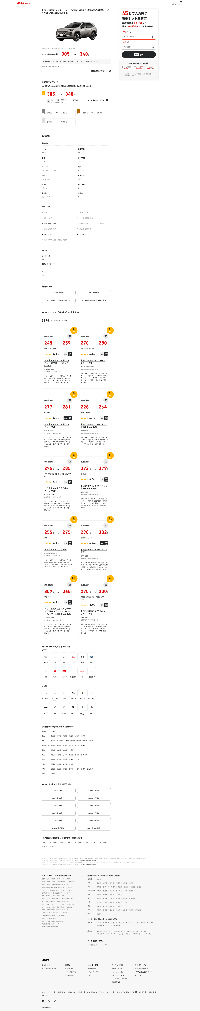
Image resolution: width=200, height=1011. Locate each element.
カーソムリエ (139, 975)
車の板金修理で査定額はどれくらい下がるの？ (55, 910)
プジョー (128, 934)
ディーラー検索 (93, 972)
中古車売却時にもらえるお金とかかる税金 (53, 915)
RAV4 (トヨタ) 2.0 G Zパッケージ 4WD (105, 858)
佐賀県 (59, 769)
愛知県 (53, 750)
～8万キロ (103, 843)
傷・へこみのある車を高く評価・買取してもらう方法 (57, 907)
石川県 (77, 745)
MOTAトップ (45, 858)
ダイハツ (150, 923)
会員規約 (141, 992)
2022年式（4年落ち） (58, 805)
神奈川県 (60, 741)
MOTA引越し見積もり (142, 972)
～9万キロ (45, 846)
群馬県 (78, 741)
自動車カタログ (54, 863)
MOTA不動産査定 (141, 968)
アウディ (135, 931)
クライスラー (101, 934)
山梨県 (53, 745)
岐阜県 (65, 750)
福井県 (83, 745)
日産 (112, 923)
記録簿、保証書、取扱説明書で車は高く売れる (55, 884)
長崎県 (65, 769)
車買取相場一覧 (63, 858)
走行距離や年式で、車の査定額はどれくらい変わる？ (57, 893)
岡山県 (53, 759)
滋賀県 (71, 755)
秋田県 (65, 736)
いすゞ (108, 925)
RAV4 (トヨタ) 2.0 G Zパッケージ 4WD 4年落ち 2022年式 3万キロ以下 (60, 860)
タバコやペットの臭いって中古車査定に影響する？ (56, 901)
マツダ (124, 923)
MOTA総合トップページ (49, 968)
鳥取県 (65, 759)
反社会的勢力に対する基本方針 (126, 992)
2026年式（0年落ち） (58, 790)
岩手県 (59, 736)
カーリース (92, 975)
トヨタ (62, 863)
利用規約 (80, 992)
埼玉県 (72, 741)
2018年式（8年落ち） (58, 820)
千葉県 (66, 741)
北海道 (53, 731)
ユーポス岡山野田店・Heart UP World (65, 100)
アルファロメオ (138, 934)
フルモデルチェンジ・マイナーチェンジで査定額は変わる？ (58, 904)
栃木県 (84, 741)
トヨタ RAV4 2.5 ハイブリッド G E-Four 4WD (94, 425)
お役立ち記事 (116, 982)
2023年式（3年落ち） (94, 798)
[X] (49, 1000)
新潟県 (65, 745)
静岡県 (59, 750)
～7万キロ (95, 843)
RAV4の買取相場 (94, 292)
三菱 (136, 923)
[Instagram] (54, 1000)
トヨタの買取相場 (59, 292)
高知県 (65, 764)
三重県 (71, 750)
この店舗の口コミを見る (96, 100)
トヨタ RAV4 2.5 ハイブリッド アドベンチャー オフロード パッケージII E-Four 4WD (57, 611)
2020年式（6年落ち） (58, 813)
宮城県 (71, 736)
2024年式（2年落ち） (58, 798)
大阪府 (53, 755)
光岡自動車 (100, 925)
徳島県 (71, 764)
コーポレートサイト (47, 992)
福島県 (83, 736)
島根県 (71, 759)
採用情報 (60, 992)
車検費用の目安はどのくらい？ (50, 924)
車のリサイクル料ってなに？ (50, 918)
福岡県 (53, 769)
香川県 (59, 764)
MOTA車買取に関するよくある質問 (97, 945)
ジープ (110, 934)
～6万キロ (86, 843)
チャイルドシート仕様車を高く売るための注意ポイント (57, 898)
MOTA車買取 (53, 858)
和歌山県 (84, 755)
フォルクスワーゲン (118, 931)
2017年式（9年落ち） (94, 820)
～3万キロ (61, 843)
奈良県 (77, 755)
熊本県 (71, 769)
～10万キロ (54, 846)
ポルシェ (143, 931)
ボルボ (121, 934)
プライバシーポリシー (105, 992)
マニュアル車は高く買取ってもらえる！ (53, 896)
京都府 (65, 755)
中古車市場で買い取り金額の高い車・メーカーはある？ (57, 887)
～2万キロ (53, 843)
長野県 (59, 745)
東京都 (53, 741)
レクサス (106, 923)
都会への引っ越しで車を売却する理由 (52, 921)
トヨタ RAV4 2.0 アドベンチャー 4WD (93, 361)
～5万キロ (78, 843)
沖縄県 (53, 773)
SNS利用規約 (91, 992)
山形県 (77, 736)
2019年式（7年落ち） (94, 813)
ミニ (115, 934)
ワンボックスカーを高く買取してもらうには (54, 912)
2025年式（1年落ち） (94, 790)
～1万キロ (45, 843)
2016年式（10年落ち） (58, 828)
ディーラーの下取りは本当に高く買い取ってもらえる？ (57, 890)
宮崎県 (83, 769)
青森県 (53, 736)
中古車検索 (92, 968)
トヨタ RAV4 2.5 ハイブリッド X (94, 550)
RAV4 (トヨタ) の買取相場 (86, 858)
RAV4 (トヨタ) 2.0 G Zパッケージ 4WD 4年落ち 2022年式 (131, 858)
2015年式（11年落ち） (94, 828)
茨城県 (91, 741)
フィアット (149, 934)
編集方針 (151, 992)
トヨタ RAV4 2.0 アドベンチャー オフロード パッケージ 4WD (57, 363)
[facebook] (43, 1000)
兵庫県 (59, 755)
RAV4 (67, 863)
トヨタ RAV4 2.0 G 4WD (55, 549)
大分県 (77, 769)
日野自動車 (116, 925)
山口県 (77, 759)
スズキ (142, 923)
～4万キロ (70, 843)
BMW (128, 931)
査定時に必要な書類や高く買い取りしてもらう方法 (56, 879)
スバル (131, 923)
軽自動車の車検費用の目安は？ (50, 927)
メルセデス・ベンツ (103, 931)
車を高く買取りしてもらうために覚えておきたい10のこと (58, 882)
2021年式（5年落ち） (94, 805)
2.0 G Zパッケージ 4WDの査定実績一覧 (58, 300)
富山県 (71, 745)
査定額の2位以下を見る (99, 71)
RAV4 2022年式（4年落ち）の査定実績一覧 (94, 300)
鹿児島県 (90, 769)
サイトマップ (45, 995)
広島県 (59, 759)
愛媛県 (53, 764)
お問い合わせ (71, 992)
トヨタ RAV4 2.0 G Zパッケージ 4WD (56, 489)
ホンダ (118, 923)
